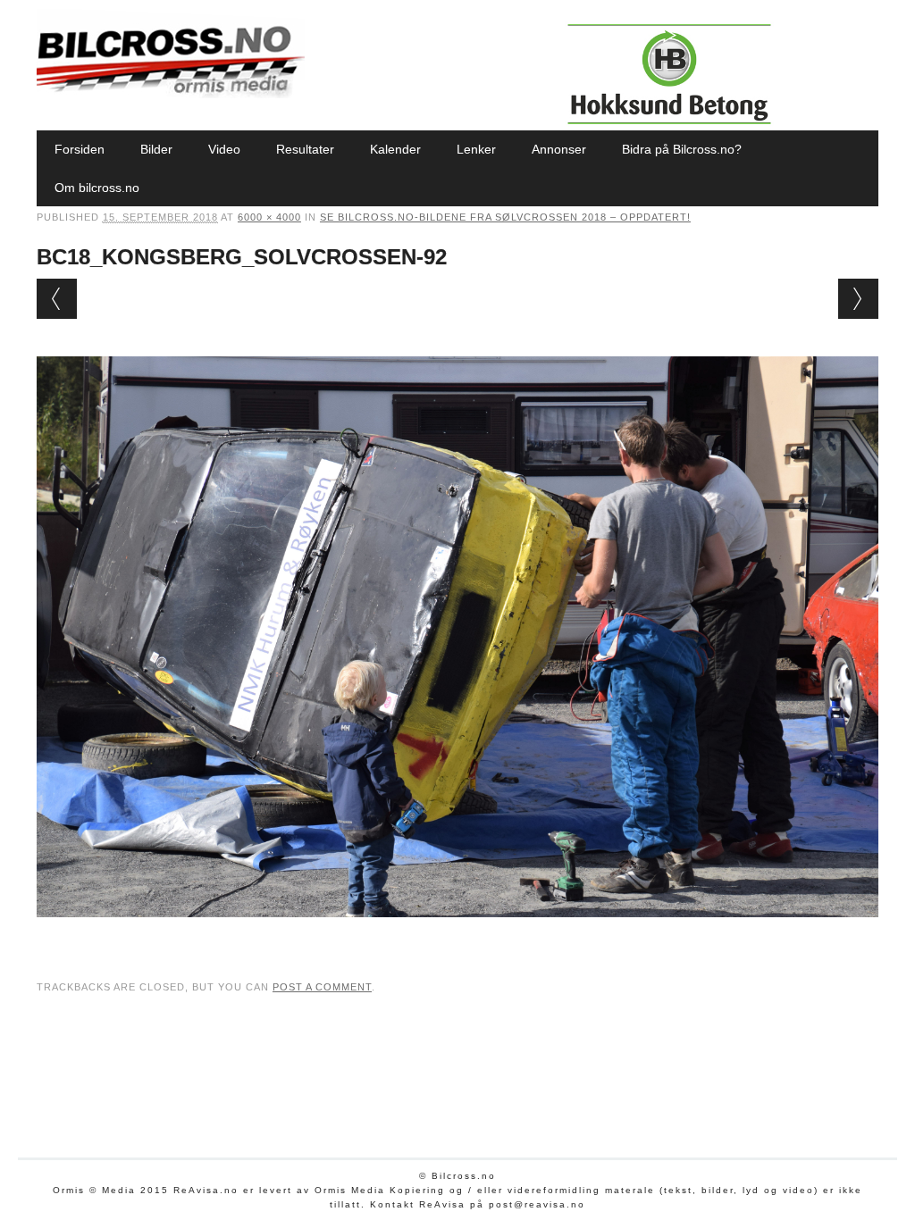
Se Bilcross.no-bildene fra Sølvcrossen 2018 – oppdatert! (505, 217)
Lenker (476, 149)
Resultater (305, 149)
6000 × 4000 (269, 217)
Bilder (156, 149)
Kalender (395, 149)
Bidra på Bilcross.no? (682, 149)
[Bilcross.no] (171, 94)
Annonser (559, 149)
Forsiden (80, 149)
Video (224, 149)
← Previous (57, 299)
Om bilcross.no (97, 187)
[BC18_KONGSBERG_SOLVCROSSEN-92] (457, 934)
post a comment (322, 987)
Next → (858, 299)
